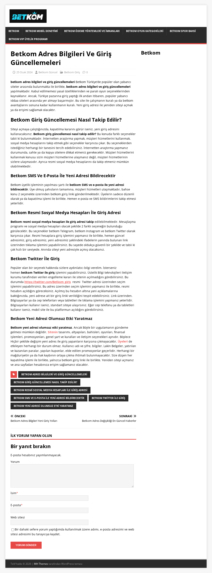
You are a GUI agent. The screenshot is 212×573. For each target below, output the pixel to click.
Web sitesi (18, 517)
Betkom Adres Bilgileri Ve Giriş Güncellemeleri (54, 374)
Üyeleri (123, 341)
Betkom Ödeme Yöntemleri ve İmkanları (92, 31)
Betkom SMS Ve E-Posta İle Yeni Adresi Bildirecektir (49, 398)
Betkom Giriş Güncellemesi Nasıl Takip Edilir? (45, 382)
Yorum (15, 462)
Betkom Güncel (48, 72)
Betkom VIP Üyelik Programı (28, 39)
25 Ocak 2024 (24, 72)
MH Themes (41, 564)
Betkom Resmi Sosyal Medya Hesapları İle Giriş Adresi (50, 390)
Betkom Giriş (72, 72)
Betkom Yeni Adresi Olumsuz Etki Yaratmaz (43, 406)
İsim (13, 493)
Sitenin (53, 332)
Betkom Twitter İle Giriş (108, 398)
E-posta (16, 505)
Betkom (13, 31)
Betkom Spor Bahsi (183, 31)
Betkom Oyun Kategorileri (144, 31)
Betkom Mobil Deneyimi (41, 31)
